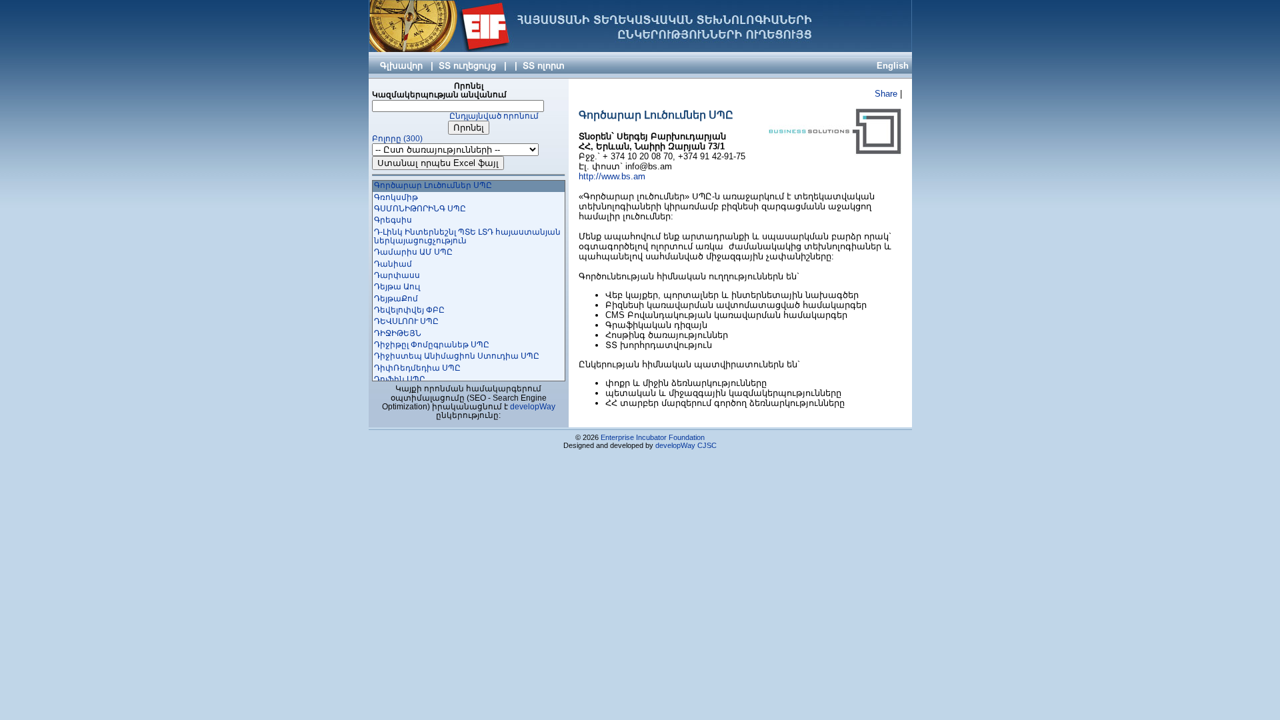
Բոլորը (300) (397, 138)
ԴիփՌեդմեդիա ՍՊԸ (417, 368)
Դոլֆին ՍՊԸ (399, 379)
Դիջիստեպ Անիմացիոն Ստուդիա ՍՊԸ (456, 356)
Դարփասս (397, 275)
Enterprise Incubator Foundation (653, 437)
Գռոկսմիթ (396, 197)
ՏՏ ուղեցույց (467, 66)
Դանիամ (393, 264)
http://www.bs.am (612, 176)
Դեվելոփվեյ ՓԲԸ (409, 310)
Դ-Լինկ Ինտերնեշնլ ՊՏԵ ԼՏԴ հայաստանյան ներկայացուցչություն (467, 236)
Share (886, 94)
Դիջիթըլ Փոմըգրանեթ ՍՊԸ (431, 344)
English (893, 66)
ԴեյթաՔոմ (396, 298)
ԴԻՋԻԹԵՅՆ (397, 333)
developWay (532, 406)
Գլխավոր (401, 66)
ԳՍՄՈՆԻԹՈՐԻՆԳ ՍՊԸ (420, 208)
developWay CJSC (686, 445)
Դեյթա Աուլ (397, 286)
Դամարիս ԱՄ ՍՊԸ (413, 252)
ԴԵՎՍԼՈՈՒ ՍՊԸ (406, 321)
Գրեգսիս (393, 220)
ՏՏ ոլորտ (544, 66)
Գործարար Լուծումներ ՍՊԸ (433, 185)
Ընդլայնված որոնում (494, 116)
